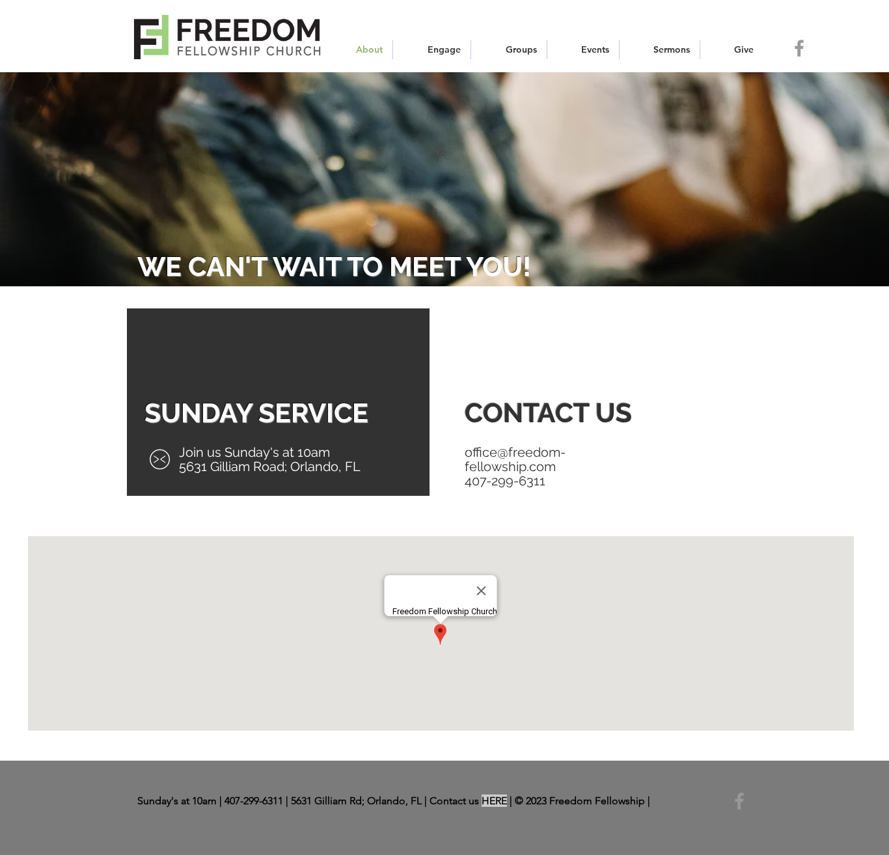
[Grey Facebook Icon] (799, 48)
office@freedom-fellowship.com (515, 459)
